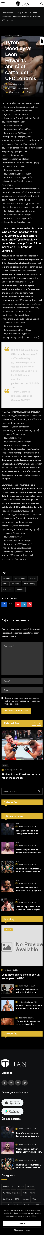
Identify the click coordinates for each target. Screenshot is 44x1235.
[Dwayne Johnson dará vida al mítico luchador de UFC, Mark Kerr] (7, 1005)
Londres (33, 578)
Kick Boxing (7, 1199)
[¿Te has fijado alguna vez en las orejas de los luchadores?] (7, 1021)
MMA (5, 584)
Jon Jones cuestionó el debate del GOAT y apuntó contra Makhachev (28, 891)
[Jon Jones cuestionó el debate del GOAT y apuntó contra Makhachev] (7, 886)
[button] (34, 723)
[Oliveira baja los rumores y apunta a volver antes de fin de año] (7, 867)
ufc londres (7, 589)
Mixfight (25, 1199)
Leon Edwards (20, 578)
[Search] (41, 3)
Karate (32, 1193)
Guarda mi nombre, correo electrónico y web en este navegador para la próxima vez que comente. (23, 701)
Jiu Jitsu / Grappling (11, 1193)
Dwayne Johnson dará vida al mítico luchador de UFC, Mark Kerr (29, 1008)
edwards (6, 578)
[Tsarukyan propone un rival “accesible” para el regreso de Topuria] (7, 905)
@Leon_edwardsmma (24, 354)
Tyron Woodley (29, 584)
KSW (17, 1199)
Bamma (6, 1187)
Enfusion (30, 1187)
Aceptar (22, 1224)
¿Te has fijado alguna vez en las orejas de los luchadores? (28, 1024)
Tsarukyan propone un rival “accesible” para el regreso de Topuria (29, 910)
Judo (24, 1193)
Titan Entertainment (20, 88)
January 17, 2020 (20, 400)
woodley (20, 589)
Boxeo (21, 1187)
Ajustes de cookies (22, 1230)
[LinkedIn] (24, 604)
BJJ (13, 1187)
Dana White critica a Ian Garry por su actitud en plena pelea (27, 834)
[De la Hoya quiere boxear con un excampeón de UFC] (22, 945)
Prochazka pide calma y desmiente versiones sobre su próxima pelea (29, 853)
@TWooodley (19, 362)
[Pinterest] (29, 604)
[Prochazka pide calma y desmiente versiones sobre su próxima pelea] (7, 848)
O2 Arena (15, 584)
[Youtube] (18, 604)
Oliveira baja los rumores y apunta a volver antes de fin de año (28, 872)
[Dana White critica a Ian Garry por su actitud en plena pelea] (7, 829)
